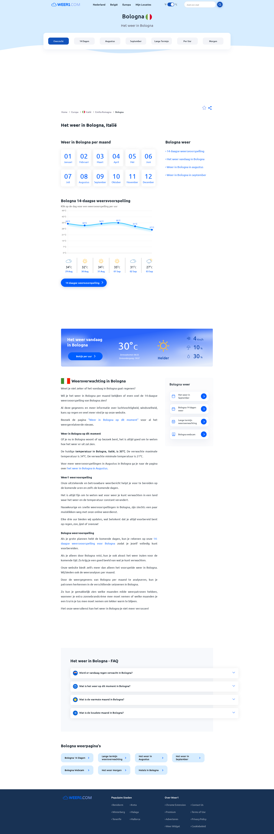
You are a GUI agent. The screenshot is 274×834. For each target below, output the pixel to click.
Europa (126, 4)
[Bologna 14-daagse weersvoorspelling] (109, 234)
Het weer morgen (112, 770)
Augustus (110, 41)
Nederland (99, 4)
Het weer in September (182, 758)
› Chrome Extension (175, 804)
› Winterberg (118, 811)
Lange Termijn (161, 41)
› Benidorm (117, 804)
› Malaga (134, 811)
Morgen (213, 41)
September (136, 41)
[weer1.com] (65, 4)
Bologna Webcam (74, 770)
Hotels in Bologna (149, 770)
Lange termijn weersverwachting (112, 758)
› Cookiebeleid (198, 826)
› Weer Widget (172, 826)
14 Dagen (84, 41)
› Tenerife (116, 819)
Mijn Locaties (143, 4)
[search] (220, 4)
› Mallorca (135, 819)
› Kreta (133, 804)
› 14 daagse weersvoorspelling (184, 151)
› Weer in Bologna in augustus (184, 167)
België (114, 4)
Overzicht (58, 41)
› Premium (170, 811)
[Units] (170, 4)
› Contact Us (197, 804)
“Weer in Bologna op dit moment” (113, 419)
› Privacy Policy (198, 819)
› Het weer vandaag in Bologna (184, 159)
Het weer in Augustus (145, 758)
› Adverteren (171, 819)
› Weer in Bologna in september (185, 174)
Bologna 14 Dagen (75, 757)
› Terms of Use (198, 811)
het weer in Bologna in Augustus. (87, 468)
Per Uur (187, 41)
